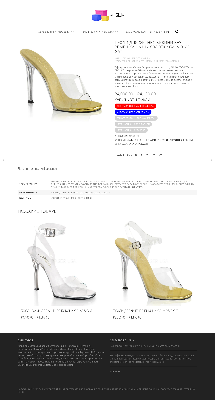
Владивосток (35, 364)
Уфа (85, 361)
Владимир (23, 364)
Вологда (47, 364)
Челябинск (85, 345)
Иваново (54, 349)
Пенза (32, 358)
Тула (64, 361)
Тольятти (49, 361)
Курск (69, 352)
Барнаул (44, 345)
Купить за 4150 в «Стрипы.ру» (133, 112)
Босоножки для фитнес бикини (147, 31)
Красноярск (59, 352)
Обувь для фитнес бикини (56, 31)
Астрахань (23, 345)
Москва (37, 349)
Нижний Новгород (34, 355)
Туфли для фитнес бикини (100, 31)
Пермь (39, 358)
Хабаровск (23, 352)
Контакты (115, 371)
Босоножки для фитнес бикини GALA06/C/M (56, 311)
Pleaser (143, 143)
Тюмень (71, 361)
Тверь (79, 361)
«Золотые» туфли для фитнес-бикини (71, 198)
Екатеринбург (25, 349)
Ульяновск (93, 361)
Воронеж (57, 364)
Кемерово (89, 349)
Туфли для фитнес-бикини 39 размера (101, 184)
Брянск (63, 345)
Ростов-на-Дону (51, 358)
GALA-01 (132, 143)
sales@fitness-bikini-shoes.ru (165, 345)
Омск (92, 355)
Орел (98, 355)
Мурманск (85, 352)
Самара (72, 358)
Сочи (99, 358)
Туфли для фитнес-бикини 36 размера (113, 181)
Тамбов (40, 361)
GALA (124, 143)
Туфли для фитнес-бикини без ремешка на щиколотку (80, 192)
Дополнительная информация (37, 169)
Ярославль (68, 364)
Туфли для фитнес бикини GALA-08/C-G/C (145, 311)
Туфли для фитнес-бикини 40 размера (142, 184)
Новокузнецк (51, 355)
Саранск (81, 358)
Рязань (64, 358)
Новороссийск (66, 355)
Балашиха (34, 345)
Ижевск (64, 349)
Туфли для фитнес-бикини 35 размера (71, 181)
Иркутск (45, 349)
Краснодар (46, 352)
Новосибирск (82, 355)
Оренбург (23, 358)
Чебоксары (73, 345)
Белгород (54, 345)
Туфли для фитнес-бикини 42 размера (81, 187)
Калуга (71, 349)
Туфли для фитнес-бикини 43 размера (123, 187)
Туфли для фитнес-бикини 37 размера (154, 181)
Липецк (76, 352)
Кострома (35, 352)
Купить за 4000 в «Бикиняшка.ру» (135, 105)
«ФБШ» (116, 15)
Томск (58, 361)
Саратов (91, 358)
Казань (79, 349)
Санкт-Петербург (27, 361)
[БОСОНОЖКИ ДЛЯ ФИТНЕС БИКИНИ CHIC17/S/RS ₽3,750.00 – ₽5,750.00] (211, 160)
